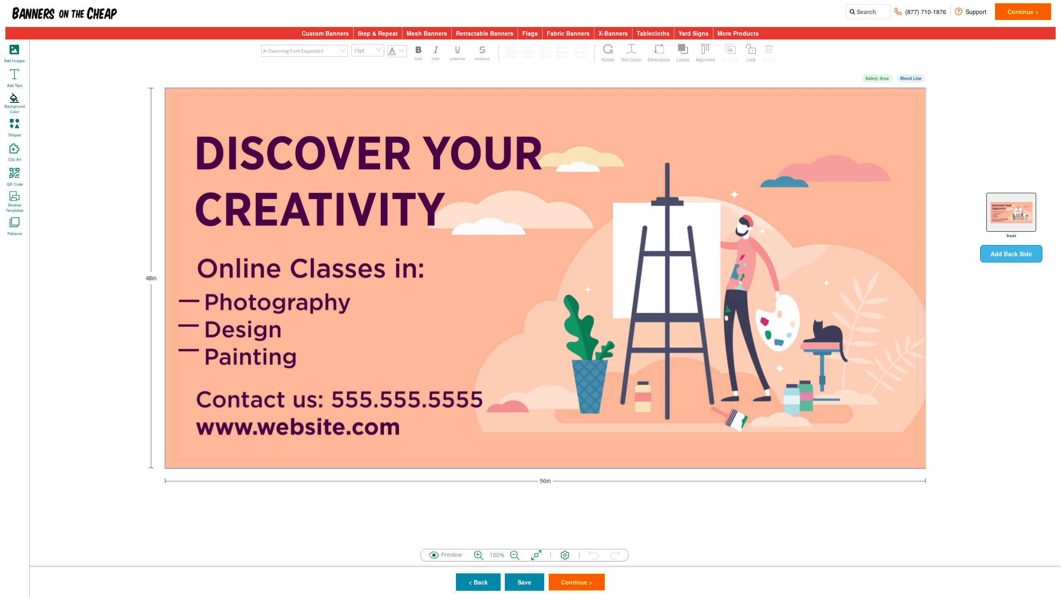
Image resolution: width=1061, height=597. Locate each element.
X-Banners (613, 33)
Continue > (1023, 11)
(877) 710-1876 (925, 11)
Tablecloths (653, 33)
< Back (478, 582)
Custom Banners (325, 33)
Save (524, 582)
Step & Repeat (378, 33)
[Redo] (615, 555)
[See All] (536, 555)
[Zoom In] (478, 555)
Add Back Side (1011, 254)
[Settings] (564, 555)
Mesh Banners (427, 33)
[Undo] (593, 555)
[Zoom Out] (514, 555)
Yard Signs (693, 33)
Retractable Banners (485, 33)
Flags (530, 33)
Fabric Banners (568, 33)
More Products (738, 33)
